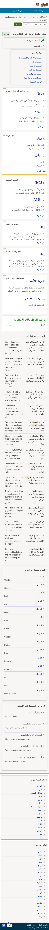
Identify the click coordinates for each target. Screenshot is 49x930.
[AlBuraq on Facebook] (3, 927)
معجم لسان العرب (34, 74)
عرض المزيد (41, 127)
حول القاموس (17, 11)
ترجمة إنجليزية (36, 82)
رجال (40, 577)
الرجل (39, 585)
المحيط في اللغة (35, 70)
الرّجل (39, 617)
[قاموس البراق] (42, 4)
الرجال (39, 609)
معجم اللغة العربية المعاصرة (30, 58)
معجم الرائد (37, 62)
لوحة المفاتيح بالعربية (36, 11)
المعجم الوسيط (35, 66)
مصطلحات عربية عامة (33, 78)
